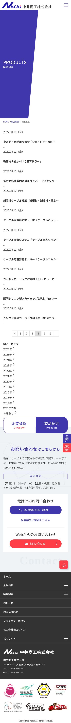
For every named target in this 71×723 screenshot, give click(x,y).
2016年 (9, 392)
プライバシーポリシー (15, 621)
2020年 (9, 382)
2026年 (9, 349)
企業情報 (19, 425)
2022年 (9, 371)
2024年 (9, 360)
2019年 (9, 387)
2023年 (9, 365)
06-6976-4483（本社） (35, 510)
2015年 (9, 398)
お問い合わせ (42, 544)
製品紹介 (51, 425)
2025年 (9, 355)
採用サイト (9, 638)
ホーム (7, 576)
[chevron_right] (56, 334)
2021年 (9, 376)
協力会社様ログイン (14, 629)
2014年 (9, 403)
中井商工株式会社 (37, 6)
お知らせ (10, 413)
